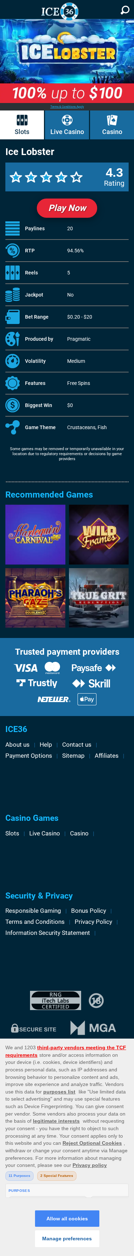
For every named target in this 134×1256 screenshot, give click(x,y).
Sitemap (73, 755)
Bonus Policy (88, 910)
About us (17, 744)
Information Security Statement (47, 932)
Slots (22, 131)
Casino (112, 131)
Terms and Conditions (35, 921)
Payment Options (28, 755)
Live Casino (67, 131)
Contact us (76, 744)
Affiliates (107, 755)
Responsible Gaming (33, 910)
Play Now (67, 208)
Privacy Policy (93, 921)
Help (46, 744)
